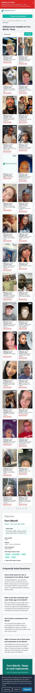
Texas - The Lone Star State (15, 524)
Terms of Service (19, 679)
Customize (7, 685)
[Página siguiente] (23, 508)
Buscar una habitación (18, 16)
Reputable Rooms (9, 10)
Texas (24, 20)
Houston (8, 554)
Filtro (29, 34)
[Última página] (26, 508)
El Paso (13, 557)
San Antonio (16, 554)
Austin (7, 557)
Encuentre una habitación (14, 20)
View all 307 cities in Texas (13, 562)
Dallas (23, 554)
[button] (32, 10)
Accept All (7, 689)
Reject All (17, 685)
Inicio (4, 20)
